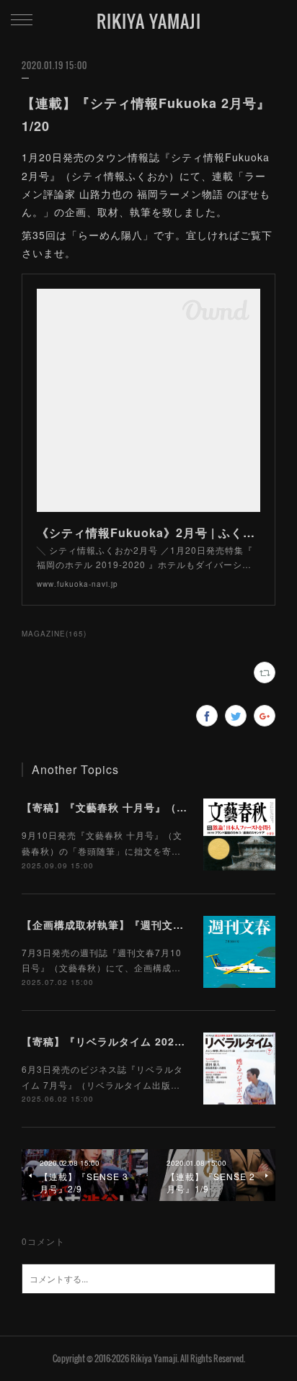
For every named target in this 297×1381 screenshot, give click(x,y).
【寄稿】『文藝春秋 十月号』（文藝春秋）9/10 (138, 807)
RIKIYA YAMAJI (149, 21)
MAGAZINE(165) (54, 634)
